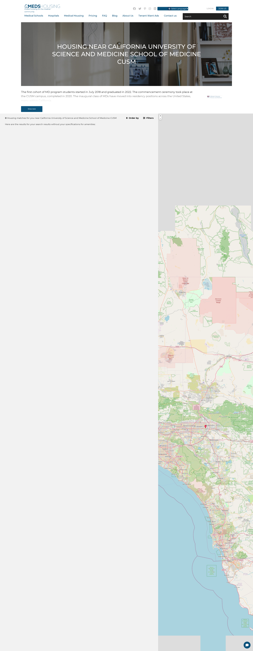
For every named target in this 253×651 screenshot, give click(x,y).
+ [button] (160, 116)
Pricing (93, 15)
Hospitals (53, 15)
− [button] (160, 118)
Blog (114, 15)
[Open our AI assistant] (247, 645)
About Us (127, 15)
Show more (32, 109)
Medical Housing (74, 15)
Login (210, 8)
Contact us (170, 15)
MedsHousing (42, 6)
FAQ (104, 15)
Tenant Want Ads (148, 15)
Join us (222, 8)
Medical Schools (33, 15)
